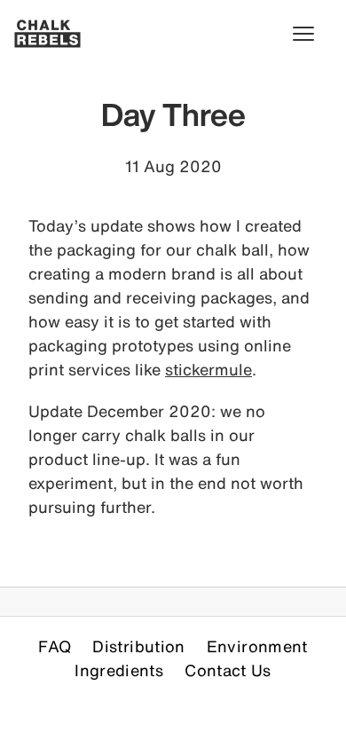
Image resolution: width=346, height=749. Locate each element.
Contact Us (228, 670)
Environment (257, 646)
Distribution (138, 646)
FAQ (54, 646)
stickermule (208, 369)
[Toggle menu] (312, 33)
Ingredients (119, 670)
